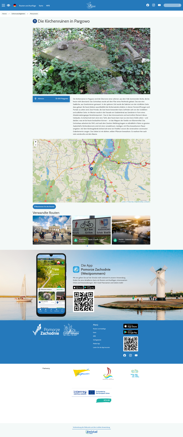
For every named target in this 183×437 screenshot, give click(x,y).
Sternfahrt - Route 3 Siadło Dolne (91, 239)
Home (4, 14)
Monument (34, 14)
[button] (41, 61)
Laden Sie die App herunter (101, 347)
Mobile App (96, 343)
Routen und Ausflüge (27, 6)
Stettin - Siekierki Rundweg (128, 239)
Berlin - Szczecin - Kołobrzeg (50, 239)
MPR (48, 6)
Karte (41, 6)
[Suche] (179, 5)
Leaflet (123, 202)
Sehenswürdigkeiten (18, 14)
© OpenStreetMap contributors (142, 202)
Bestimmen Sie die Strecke (45, 207)
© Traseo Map (130, 202)
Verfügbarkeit (97, 340)
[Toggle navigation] (3, 5)
